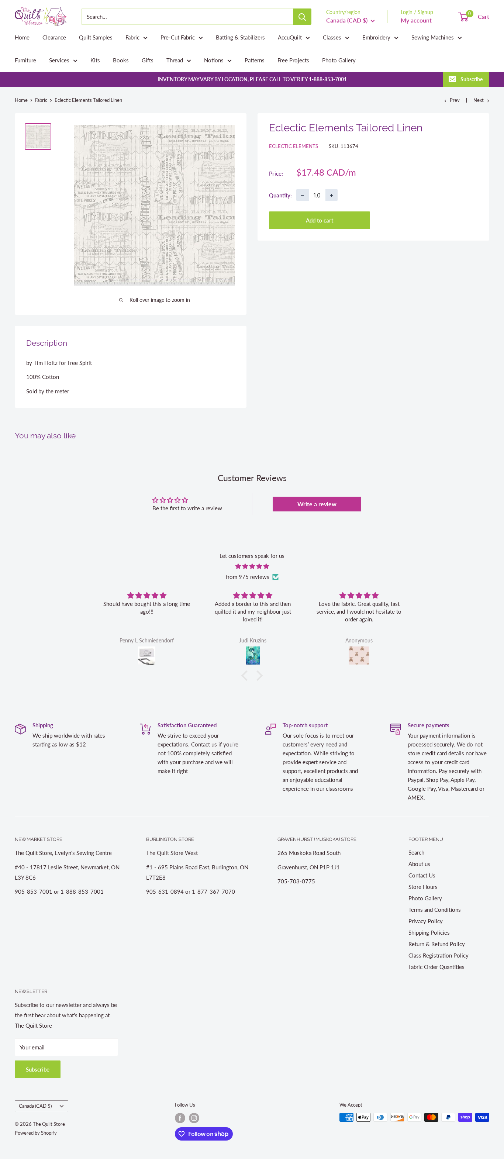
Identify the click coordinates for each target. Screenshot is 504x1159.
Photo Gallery (339, 60)
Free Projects (293, 60)
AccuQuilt (290, 37)
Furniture (25, 60)
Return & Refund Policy (436, 944)
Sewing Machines (432, 37)
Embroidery (376, 37)
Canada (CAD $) (35, 1106)
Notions (214, 60)
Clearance (54, 37)
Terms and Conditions (434, 909)
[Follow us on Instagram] (194, 1118)
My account (416, 20)
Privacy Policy (425, 921)
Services (59, 60)
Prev (455, 100)
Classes (332, 37)
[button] (246, 675)
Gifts (147, 60)
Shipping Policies (429, 932)
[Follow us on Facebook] (180, 1118)
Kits (95, 60)
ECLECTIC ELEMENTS (293, 146)
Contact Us (421, 875)
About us (419, 863)
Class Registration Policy (438, 955)
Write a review (316, 503)
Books (121, 60)
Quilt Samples (96, 37)
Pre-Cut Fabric (177, 37)
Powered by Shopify (36, 1133)
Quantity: (280, 195)
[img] (252, 566)
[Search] (302, 16)
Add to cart (319, 220)
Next (478, 100)
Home (22, 37)
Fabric (132, 37)
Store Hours (423, 886)
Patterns (255, 60)
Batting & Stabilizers (240, 37)
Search (416, 852)
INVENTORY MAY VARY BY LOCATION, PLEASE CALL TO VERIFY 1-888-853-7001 (252, 79)
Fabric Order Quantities (436, 966)
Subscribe (471, 79)
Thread (174, 60)
